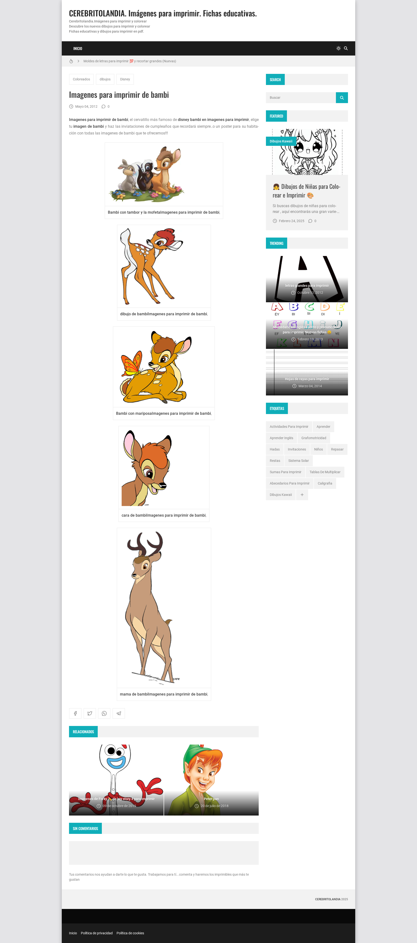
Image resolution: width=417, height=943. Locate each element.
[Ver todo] (302, 494)
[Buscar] (346, 48)
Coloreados (81, 79)
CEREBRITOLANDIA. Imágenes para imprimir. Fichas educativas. (163, 13)
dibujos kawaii (281, 141)
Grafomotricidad (313, 438)
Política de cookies (130, 933)
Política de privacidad (97, 933)
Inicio (77, 48)
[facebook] (75, 713)
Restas (275, 461)
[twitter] (89, 713)
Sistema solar (298, 461)
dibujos (105, 79)
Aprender (323, 427)
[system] (338, 48)
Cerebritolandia (328, 899)
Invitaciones (297, 449)
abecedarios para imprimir (290, 483)
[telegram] (118, 713)
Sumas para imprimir (285, 472)
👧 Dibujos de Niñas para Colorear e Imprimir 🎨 (307, 190)
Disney (125, 79)
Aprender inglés (281, 438)
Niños (318, 449)
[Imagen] (307, 152)
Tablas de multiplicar (325, 472)
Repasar (337, 449)
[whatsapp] (104, 713)
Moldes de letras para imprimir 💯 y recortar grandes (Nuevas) (129, 61)
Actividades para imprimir (289, 427)
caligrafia (325, 483)
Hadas (275, 449)
